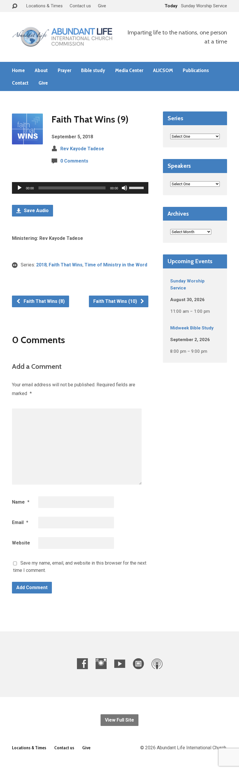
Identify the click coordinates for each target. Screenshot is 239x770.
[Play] (19, 188)
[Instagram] (101, 663)
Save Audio (36, 210)
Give (102, 5)
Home (18, 70)
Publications (196, 70)
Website (21, 543)
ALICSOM (163, 70)
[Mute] (124, 188)
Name (20, 502)
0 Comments (74, 161)
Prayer (64, 70)
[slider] (137, 187)
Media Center (129, 70)
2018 (41, 265)
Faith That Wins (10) (115, 301)
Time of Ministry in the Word (116, 265)
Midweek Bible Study (192, 328)
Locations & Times (44, 5)
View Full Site (119, 720)
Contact (20, 82)
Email (20, 522)
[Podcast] (157, 663)
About (41, 70)
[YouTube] (119, 663)
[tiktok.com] (138, 663)
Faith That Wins (65, 265)
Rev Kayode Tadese (82, 148)
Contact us (80, 5)
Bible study (93, 70)
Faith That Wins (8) (43, 301)
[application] (80, 188)
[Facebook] (82, 663)
